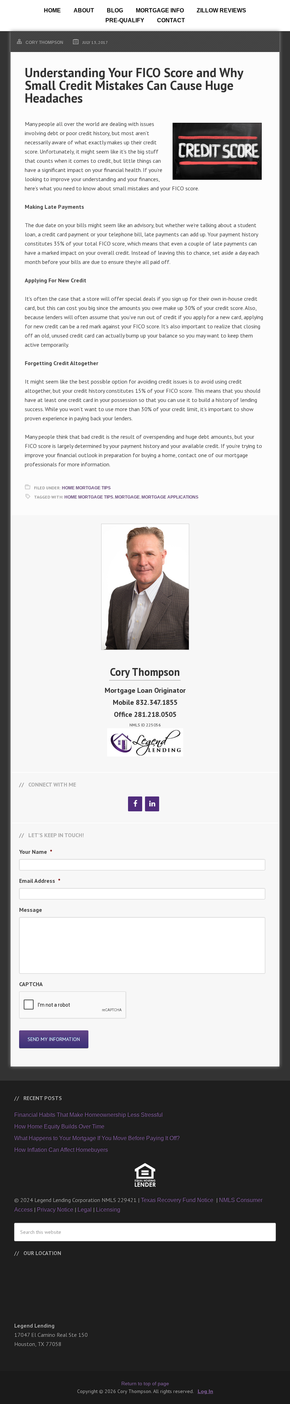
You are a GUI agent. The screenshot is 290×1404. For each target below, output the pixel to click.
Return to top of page (145, 1383)
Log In (205, 1391)
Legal (84, 1210)
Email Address (39, 880)
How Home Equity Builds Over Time (59, 1126)
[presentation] (73, 1005)
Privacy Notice (55, 1210)
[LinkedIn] (152, 803)
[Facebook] (135, 803)
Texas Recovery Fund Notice (178, 1200)
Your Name (35, 851)
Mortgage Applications (169, 497)
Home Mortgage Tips (86, 487)
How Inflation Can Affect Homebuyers (61, 1150)
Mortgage (127, 497)
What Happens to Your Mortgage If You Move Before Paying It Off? (97, 1138)
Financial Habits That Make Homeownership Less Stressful (88, 1115)
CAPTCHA (31, 984)
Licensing (108, 1210)
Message (30, 909)
